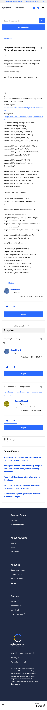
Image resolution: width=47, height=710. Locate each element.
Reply (23, 314)
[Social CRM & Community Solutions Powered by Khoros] (40, 705)
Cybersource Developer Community (6, 8)
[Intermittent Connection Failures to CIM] (28, 326)
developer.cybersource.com (35, 1)
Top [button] (3, 704)
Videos (13, 547)
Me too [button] (11, 283)
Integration (8, 38)
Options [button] (44, 38)
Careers (14, 583)
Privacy (14, 657)
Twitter (14, 601)
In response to (26, 407)
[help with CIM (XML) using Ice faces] (32, 326)
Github (13, 610)
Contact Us (15, 574)
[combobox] (23, 20)
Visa (12, 653)
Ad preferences (17, 662)
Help (35, 8)
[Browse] (42, 8)
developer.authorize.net (14, 1)
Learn (13, 543)
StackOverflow (17, 614)
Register (14, 520)
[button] (7, 306)
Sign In (38, 8)
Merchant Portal (17, 525)
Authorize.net (25, 653)
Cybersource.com (18, 570)
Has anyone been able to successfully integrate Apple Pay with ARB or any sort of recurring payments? (23, 468)
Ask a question (23, 27)
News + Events (17, 579)
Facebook (15, 605)
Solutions (15, 552)
